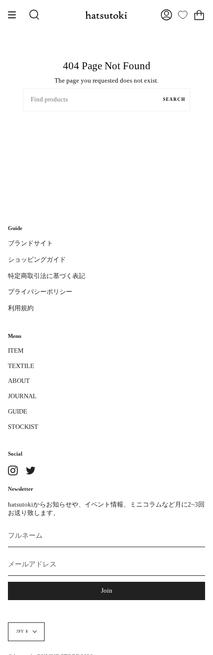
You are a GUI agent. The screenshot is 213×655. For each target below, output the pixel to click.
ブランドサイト (30, 243)
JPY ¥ (22, 631)
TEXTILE (21, 366)
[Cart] (199, 15)
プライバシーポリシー (40, 291)
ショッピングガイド (37, 259)
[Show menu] (15, 15)
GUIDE (17, 411)
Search (174, 99)
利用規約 (21, 308)
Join (106, 590)
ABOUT (19, 380)
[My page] (166, 15)
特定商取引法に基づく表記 (46, 276)
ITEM (16, 350)
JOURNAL (22, 396)
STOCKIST (23, 426)
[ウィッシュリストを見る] (182, 15)
